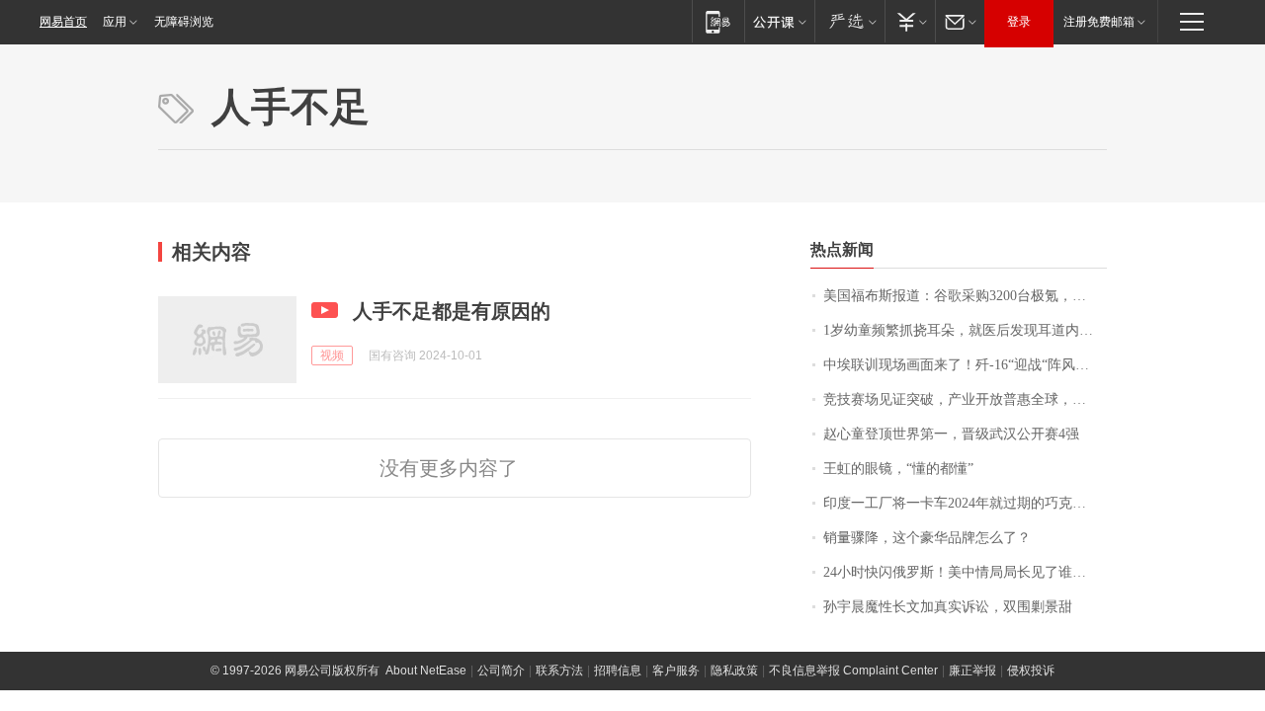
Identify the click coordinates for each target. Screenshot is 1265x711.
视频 (332, 355)
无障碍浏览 (183, 22)
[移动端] (718, 21)
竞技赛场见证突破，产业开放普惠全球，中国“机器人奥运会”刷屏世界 (965, 399)
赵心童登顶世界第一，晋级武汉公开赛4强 (951, 434)
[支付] (910, 21)
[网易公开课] (779, 21)
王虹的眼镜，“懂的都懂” (898, 468)
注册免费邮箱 (1099, 22)
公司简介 (501, 670)
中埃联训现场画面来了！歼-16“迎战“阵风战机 (963, 364)
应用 (114, 22)
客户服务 (676, 670)
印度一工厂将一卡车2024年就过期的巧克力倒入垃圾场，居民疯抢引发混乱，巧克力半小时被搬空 (965, 503)
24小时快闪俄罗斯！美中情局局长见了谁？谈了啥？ (965, 572)
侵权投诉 (1030, 670)
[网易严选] (849, 21)
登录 (1019, 22)
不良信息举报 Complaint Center (853, 670)
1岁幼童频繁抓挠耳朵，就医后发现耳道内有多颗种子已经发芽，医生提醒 (965, 330)
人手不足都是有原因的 (451, 311)
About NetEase (425, 670)
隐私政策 (734, 670)
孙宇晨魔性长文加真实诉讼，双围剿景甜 (947, 606)
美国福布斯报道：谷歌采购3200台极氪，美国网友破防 (965, 295)
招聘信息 (617, 670)
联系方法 (559, 670)
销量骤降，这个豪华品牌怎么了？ (927, 537)
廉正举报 (972, 670)
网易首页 (63, 22)
